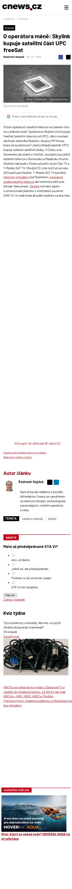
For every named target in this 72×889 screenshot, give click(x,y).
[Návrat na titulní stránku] (22, 7)
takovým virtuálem (15, 177)
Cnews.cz (9, 18)
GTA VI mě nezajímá (24, 587)
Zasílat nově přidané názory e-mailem (24, 452)
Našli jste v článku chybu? (17, 457)
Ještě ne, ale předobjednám (29, 569)
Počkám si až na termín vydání (31, 578)
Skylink (34, 186)
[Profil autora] (9, 486)
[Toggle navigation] (66, 7)
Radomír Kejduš (13, 56)
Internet (23, 18)
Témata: (11, 518)
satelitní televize (32, 518)
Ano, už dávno (20, 560)
